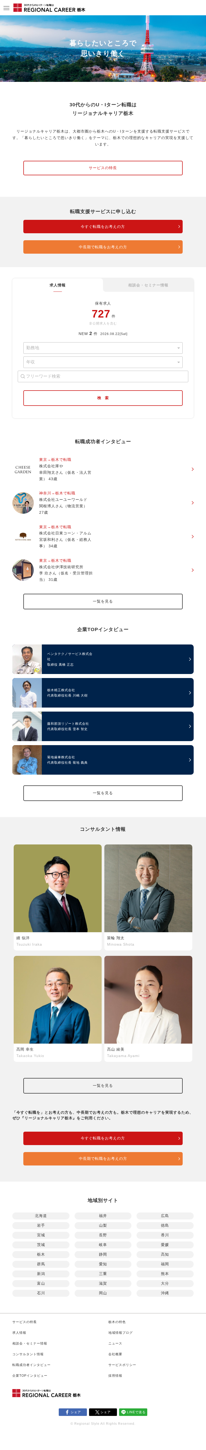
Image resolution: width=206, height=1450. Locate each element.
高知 (165, 1254)
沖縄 (165, 1293)
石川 (41, 1293)
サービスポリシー (122, 1365)
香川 (165, 1235)
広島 (165, 1216)
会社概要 (115, 1354)
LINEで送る (136, 1412)
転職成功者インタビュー (31, 1365)
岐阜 (103, 1245)
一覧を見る (103, 601)
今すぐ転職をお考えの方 (103, 226)
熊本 (165, 1274)
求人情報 (58, 285)
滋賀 (103, 1283)
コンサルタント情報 (28, 1354)
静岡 (103, 1254)
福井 (103, 1216)
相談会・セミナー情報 (148, 285)
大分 (165, 1283)
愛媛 (165, 1245)
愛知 (103, 1264)
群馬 (41, 1264)
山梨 (103, 1225)
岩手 (41, 1225)
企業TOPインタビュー (29, 1376)
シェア (76, 1412)
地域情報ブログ (120, 1333)
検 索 (103, 398)
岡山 (103, 1293)
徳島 (165, 1225)
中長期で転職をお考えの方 (103, 247)
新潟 (41, 1274)
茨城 (41, 1245)
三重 (103, 1274)
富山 (41, 1283)
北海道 (41, 1216)
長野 (103, 1235)
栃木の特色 (117, 1322)
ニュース (115, 1343)
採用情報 (115, 1376)
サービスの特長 (103, 168)
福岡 (165, 1264)
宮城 (41, 1235)
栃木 (41, 1254)
